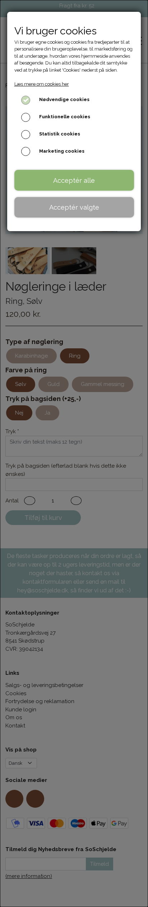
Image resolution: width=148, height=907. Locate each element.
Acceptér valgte (74, 207)
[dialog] (74, 453)
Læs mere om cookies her (41, 84)
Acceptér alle (74, 180)
